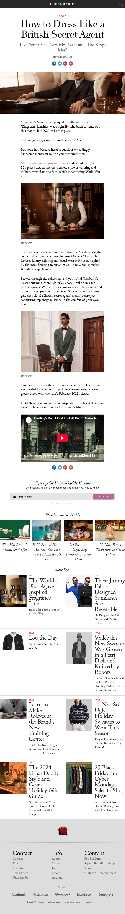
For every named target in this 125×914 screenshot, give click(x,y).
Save (65, 63)
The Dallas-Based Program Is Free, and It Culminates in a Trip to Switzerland (44, 749)
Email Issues (20, 873)
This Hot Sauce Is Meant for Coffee (15, 547)
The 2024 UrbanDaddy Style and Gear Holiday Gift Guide (44, 782)
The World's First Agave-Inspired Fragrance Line (43, 592)
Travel (88, 868)
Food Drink (93, 859)
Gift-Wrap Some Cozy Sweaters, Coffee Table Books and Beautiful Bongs (42, 808)
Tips (15, 863)
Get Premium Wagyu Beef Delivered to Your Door (78, 552)
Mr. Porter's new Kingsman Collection (46, 163)
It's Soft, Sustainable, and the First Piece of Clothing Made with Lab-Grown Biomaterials (109, 684)
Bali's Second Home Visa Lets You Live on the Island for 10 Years (46, 552)
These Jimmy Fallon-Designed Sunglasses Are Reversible (110, 595)
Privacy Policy (89, 901)
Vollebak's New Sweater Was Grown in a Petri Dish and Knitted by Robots (109, 655)
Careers (56, 863)
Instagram (40, 895)
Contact (18, 859)
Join (54, 868)
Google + (106, 895)
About (56, 859)
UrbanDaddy (62, 4)
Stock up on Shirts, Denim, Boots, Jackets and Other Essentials (107, 806)
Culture (100, 873)
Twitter (84, 895)
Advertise (18, 868)
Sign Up (103, 496)
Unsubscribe (20, 877)
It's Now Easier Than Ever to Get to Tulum (110, 549)
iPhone (56, 873)
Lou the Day (43, 638)
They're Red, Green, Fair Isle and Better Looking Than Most (109, 743)
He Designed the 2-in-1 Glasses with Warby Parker (108, 619)
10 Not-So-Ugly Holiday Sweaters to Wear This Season (107, 719)
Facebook (19, 895)
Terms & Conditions (72, 901)
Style (99, 863)
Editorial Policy (54, 901)
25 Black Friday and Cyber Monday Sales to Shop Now (109, 782)
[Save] (71, 63)
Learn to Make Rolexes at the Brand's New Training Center (41, 722)
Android (57, 877)
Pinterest (62, 895)
